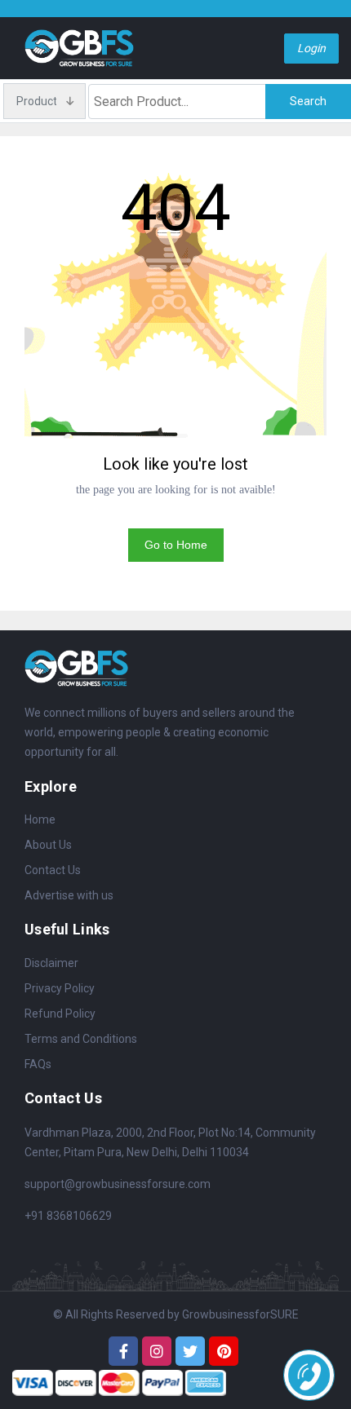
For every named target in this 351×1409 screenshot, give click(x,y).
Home (40, 819)
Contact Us (52, 870)
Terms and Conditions (80, 1038)
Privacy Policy (59, 988)
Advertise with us (68, 895)
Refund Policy (60, 1013)
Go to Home (175, 544)
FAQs (37, 1064)
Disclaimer (51, 963)
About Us (48, 844)
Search (308, 101)
